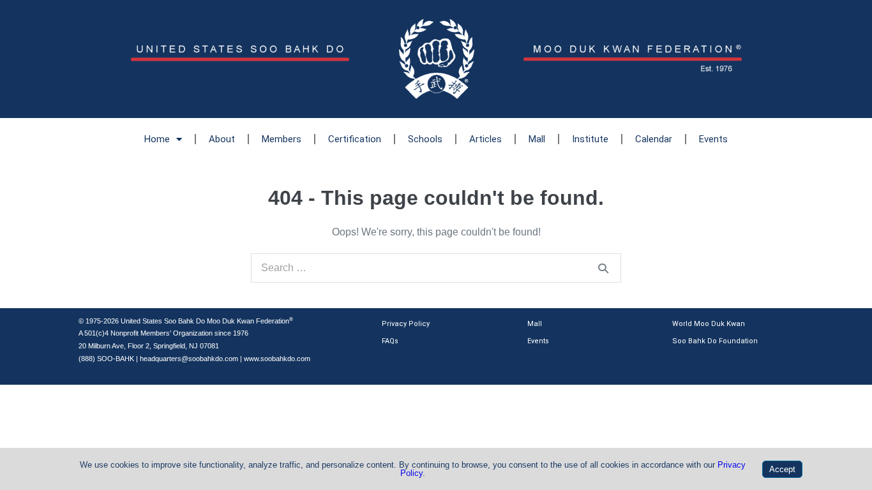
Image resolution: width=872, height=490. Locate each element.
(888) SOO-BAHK (106, 358)
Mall (537, 139)
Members (281, 139)
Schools (425, 139)
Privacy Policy (406, 324)
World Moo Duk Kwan (708, 324)
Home (157, 139)
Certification (354, 139)
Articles (485, 139)
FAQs (390, 341)
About (222, 139)
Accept (782, 469)
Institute (590, 139)
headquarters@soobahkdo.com (189, 358)
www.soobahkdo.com (277, 358)
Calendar (653, 139)
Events (713, 139)
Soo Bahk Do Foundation (715, 341)
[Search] (603, 267)
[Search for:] (436, 267)
